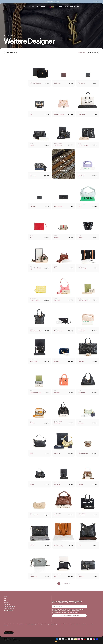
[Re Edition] (63, 438)
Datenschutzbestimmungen (74, 612)
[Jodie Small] (87, 315)
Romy (31, 453)
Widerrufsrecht (5, 640)
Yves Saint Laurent (82, 112)
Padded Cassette (34, 300)
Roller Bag (33, 175)
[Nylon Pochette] (63, 315)
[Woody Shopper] (87, 252)
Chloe (31, 143)
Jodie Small (82, 331)
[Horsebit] (87, 469)
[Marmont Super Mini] (39, 377)
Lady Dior (56, 392)
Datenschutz (7, 604)
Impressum (6, 602)
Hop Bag (56, 515)
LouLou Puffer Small (35, 83)
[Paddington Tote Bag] (39, 315)
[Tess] (63, 252)
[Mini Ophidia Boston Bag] (39, 252)
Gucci (55, 112)
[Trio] (39, 222)
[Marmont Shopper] (63, 99)
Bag (31, 114)
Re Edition (57, 453)
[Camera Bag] (39, 561)
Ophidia (56, 237)
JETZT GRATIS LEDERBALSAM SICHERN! (69, 615)
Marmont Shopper (59, 114)
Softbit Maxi (82, 392)
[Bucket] (87, 222)
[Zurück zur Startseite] (4, 35)
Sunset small (33, 361)
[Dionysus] (87, 561)
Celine (31, 112)
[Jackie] (39, 469)
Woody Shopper (83, 268)
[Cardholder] (63, 68)
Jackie (32, 484)
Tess (55, 268)
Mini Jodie (81, 175)
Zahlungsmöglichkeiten (9, 606)
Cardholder (57, 83)
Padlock (32, 423)
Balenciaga (32, 544)
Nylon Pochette (58, 331)
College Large (58, 145)
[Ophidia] (63, 222)
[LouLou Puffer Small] (39, 68)
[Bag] (39, 99)
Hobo (80, 545)
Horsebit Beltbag (83, 453)
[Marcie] (39, 130)
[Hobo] (87, 530)
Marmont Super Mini (35, 392)
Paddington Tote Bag (35, 331)
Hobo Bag (57, 423)
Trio (31, 237)
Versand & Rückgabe (9, 608)
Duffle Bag (81, 361)
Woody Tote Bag (58, 545)
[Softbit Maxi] (87, 377)
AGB (5, 600)
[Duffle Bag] (87, 346)
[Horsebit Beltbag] (87, 438)
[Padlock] (39, 407)
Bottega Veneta (82, 174)
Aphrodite (57, 300)
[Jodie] (87, 191)
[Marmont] (63, 346)
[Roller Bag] (39, 160)
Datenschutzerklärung (12, 640)
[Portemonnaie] (63, 191)
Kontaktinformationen (30, 640)
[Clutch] (39, 530)
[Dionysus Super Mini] (87, 285)
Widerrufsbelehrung (8, 610)
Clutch (32, 545)
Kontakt (6, 596)
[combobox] (96, 1)
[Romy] (39, 438)
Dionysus (81, 576)
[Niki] (63, 561)
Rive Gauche (82, 114)
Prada (55, 329)
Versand (20, 640)
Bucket (80, 237)
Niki (55, 576)
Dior (31, 174)
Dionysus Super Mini (84, 300)
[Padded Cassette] (39, 285)
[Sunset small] (39, 346)
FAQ (5, 598)
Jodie (80, 206)
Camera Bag (33, 576)
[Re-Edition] (87, 407)
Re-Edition (81, 423)
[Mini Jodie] (87, 160)
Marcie (32, 145)
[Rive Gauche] (87, 99)
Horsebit (81, 484)
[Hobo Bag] (63, 407)
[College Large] (63, 130)
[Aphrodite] (63, 285)
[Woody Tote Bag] (63, 530)
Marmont (56, 361)
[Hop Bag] (63, 500)
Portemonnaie (58, 206)
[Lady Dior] (63, 377)
